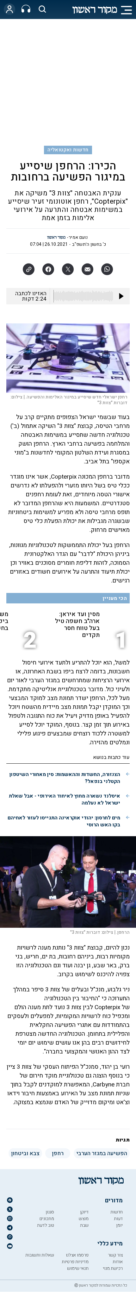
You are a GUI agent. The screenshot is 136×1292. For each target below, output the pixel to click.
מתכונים (47, 1218)
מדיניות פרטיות (75, 1261)
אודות (118, 1261)
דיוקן (84, 1212)
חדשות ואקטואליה (67, 150)
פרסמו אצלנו (77, 1255)
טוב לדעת (45, 1225)
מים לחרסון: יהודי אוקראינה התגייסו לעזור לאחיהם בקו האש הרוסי (64, 821)
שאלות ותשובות (39, 1255)
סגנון (50, 1212)
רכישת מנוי (113, 1268)
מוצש (84, 1218)
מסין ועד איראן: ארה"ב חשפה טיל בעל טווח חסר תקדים (77, 625)
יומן (119, 1225)
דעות (118, 1218)
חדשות (116, 1212)
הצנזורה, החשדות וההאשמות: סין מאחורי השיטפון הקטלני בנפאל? (64, 778)
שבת (84, 1225)
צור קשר (115, 1255)
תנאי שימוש (78, 1268)
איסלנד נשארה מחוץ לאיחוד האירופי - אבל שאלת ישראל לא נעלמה (64, 799)
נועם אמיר (78, 237)
